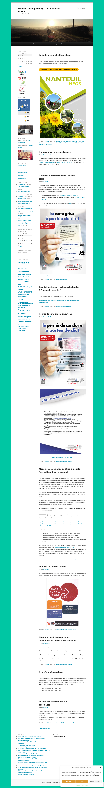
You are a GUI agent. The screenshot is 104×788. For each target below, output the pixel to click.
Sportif (28, 317)
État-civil (75, 143)
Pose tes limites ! (22, 198)
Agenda (20, 44)
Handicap (23, 294)
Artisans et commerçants (72, 141)
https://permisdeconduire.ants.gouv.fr (62, 458)
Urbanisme (28, 322)
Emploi (29, 287)
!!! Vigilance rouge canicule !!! (25, 212)
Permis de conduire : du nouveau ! (56, 313)
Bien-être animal (21, 277)
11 (20, 60)
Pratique (46, 144)
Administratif (59, 141)
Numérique (21, 305)
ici (70, 203)
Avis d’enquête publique (51, 671)
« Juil (20, 66)
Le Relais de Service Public (52, 566)
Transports (28, 319)
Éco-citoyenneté (51, 143)
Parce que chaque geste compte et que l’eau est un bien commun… (24, 193)
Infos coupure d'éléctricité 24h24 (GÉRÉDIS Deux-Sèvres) (32, 748)
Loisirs (78, 143)
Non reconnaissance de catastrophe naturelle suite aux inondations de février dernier (25, 203)
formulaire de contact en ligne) (64, 162)
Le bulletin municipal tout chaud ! (55, 55)
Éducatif (58, 143)
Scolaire (50, 144)
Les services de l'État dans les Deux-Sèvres (28, 754)
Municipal (41, 144)
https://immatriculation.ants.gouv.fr (69, 195)
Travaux (21, 321)
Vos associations (65, 44)
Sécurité (19, 319)
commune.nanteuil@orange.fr (47, 162)
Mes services (27, 44)
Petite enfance (21, 307)
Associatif (70, 723)
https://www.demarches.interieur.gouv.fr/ (50, 275)
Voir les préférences (95, 781)
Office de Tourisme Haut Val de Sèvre (27, 757)
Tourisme (23, 319)
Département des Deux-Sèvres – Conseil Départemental (31, 738)
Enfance (20, 289)
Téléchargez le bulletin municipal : (59, 69)
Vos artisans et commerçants (52, 44)
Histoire (27, 294)
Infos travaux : (21, 184)
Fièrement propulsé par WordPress (54, 782)
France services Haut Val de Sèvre (26, 745)
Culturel (45, 143)
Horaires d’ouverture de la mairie (55, 151)
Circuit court (29, 277)
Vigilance (20, 324)
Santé (28, 310)
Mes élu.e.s (75, 44)
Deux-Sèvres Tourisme (23, 740)
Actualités (47, 141)
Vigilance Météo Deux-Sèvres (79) (26, 774)
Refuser (82, 781)
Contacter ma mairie (37, 44)
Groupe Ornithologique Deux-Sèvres (27, 747)
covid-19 (26, 282)
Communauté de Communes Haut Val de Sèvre (29, 736)
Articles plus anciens (44, 728)
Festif (19, 294)
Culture (19, 284)
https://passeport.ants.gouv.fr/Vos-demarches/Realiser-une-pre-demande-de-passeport (62, 522)
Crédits (86, 785)
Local (25, 296)
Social (26, 313)
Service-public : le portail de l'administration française (31, 765)
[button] (101, 767)
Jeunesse (20, 297)
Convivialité (20, 282)
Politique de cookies (79, 785)
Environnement (68, 143)
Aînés (63, 141)
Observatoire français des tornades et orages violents (31, 755)
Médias (82, 143)
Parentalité (27, 305)
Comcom (41, 143)
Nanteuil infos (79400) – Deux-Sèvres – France (40, 10)
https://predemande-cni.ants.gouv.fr (64, 547)
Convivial (27, 279)
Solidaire (22, 316)
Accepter (68, 781)
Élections (62, 143)
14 (26, 60)
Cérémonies (81, 141)
